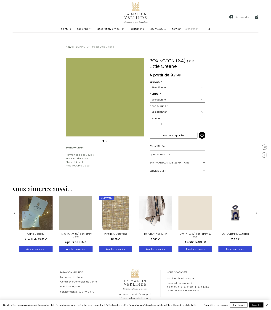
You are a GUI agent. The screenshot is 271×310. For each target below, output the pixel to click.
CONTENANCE (159, 106)
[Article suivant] (256, 213)
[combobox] (177, 87)
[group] (135, 224)
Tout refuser (239, 305)
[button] (66, 29)
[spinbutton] (157, 124)
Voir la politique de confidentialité (180, 305)
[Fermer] (267, 304)
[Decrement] (152, 124)
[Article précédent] (14, 213)
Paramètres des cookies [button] (216, 305)
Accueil (70, 46)
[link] (256, 17)
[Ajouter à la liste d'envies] (202, 135)
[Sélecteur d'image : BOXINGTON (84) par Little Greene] (103, 140)
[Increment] (162, 124)
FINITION (155, 94)
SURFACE (156, 82)
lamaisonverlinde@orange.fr (135, 294)
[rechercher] (208, 29)
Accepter (256, 305)
